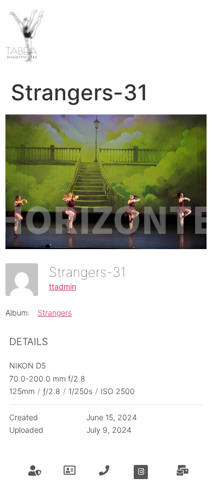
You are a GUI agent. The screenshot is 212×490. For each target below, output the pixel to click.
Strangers (55, 312)
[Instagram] (141, 472)
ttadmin (62, 286)
